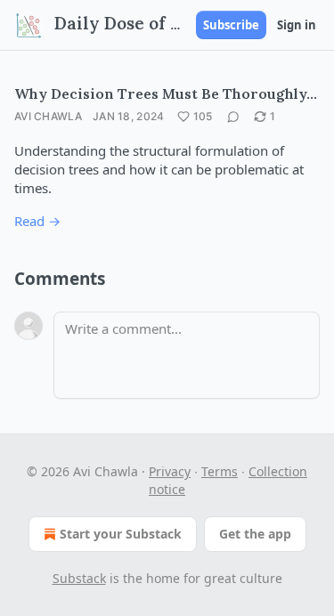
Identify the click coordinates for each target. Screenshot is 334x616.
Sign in (296, 25)
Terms (219, 471)
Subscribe (231, 25)
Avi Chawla (48, 116)
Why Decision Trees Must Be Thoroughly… (165, 93)
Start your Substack (121, 533)
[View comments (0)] (233, 116)
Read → (37, 221)
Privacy (170, 471)
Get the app (255, 533)
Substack (79, 578)
